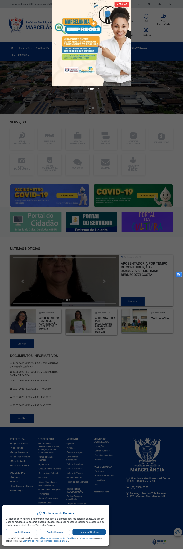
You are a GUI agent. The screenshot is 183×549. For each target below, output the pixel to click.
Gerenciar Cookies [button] (89, 532)
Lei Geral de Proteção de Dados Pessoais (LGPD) (45, 540)
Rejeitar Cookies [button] (21, 532)
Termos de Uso (85, 537)
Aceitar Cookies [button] (55, 532)
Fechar (122, 4)
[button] (55, 39)
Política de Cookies (47, 537)
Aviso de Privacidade (66, 537)
